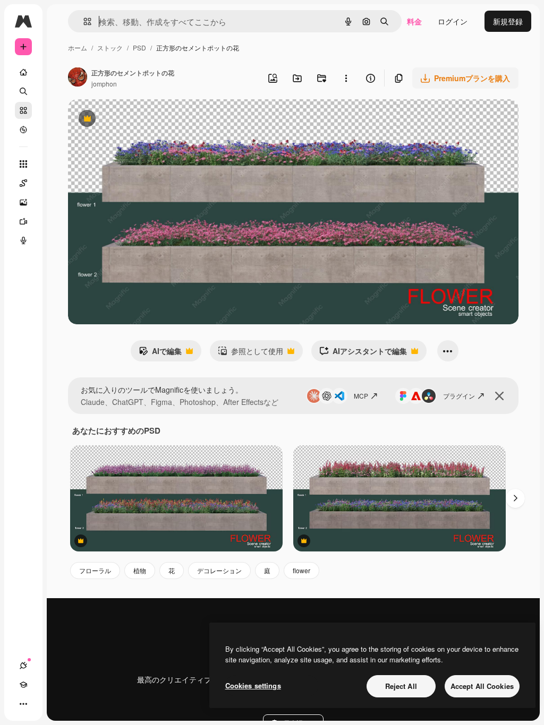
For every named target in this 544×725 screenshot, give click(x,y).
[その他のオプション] (345, 78)
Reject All (401, 686)
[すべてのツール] (23, 164)
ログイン (453, 21)
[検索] (23, 91)
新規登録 (508, 21)
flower (301, 570)
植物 (139, 570)
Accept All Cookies (482, 686)
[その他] (23, 703)
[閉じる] (499, 396)
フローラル (95, 570)
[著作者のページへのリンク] (77, 78)
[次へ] (515, 498)
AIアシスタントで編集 (363, 353)
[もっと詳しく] (23, 129)
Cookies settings (253, 685)
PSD (139, 47)
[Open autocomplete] (83, 21)
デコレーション (219, 570)
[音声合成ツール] (23, 240)
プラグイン (459, 395)
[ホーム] (23, 72)
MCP (361, 395)
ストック (110, 47)
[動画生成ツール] (23, 221)
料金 (414, 21)
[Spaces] (23, 183)
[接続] (23, 665)
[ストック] (23, 110)
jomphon (104, 83)
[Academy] (23, 684)
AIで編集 (160, 353)
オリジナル (141, 119)
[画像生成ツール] (23, 202)
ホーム (77, 47)
